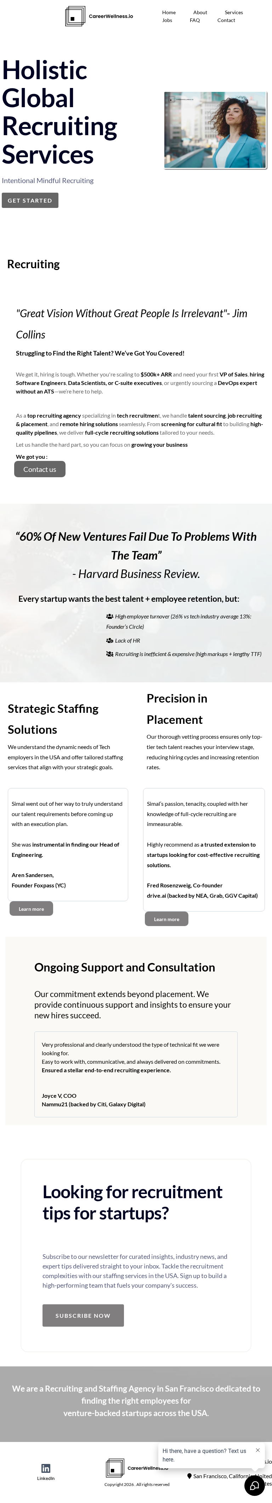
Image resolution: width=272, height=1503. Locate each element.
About (200, 12)
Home (169, 12)
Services (234, 12)
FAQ (195, 20)
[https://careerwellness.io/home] (99, 16)
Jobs (167, 20)
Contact (226, 20)
